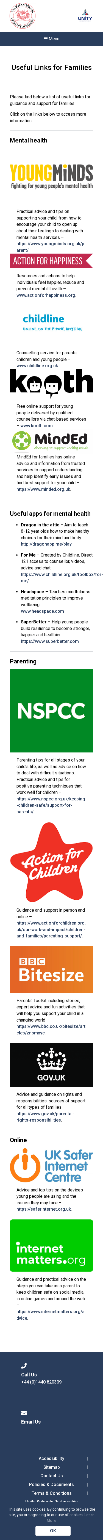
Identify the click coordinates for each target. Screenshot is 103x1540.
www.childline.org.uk (37, 365)
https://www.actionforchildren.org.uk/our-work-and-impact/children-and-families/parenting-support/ (51, 929)
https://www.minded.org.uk (43, 489)
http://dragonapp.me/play (46, 544)
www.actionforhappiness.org (45, 295)
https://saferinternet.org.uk (43, 1209)
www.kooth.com (36, 425)
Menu (53, 38)
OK (53, 1530)
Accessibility (51, 1458)
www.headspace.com (42, 611)
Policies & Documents (51, 1484)
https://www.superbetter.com (50, 641)
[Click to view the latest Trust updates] (85, 16)
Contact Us (51, 1475)
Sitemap (51, 1467)
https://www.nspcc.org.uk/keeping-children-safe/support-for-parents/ (50, 805)
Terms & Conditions (52, 1493)
